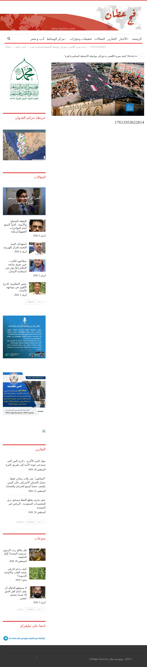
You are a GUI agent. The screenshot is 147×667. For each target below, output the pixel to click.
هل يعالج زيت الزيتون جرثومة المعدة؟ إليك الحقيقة (15, 553)
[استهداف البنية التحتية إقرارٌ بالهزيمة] (37, 248)
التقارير (112, 38)
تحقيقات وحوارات (81, 38)
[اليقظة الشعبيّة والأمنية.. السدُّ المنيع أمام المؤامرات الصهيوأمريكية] (37, 226)
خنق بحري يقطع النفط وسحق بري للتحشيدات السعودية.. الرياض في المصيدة (26, 503)
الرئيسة (137, 38)
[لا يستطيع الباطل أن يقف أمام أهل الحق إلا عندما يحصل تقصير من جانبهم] (37, 592)
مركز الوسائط (56, 38)
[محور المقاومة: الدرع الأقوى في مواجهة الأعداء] (37, 288)
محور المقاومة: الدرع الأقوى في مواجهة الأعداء (15, 287)
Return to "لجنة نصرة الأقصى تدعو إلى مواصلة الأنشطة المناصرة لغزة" (101, 56)
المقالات (99, 38)
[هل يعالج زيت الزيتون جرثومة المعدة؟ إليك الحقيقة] (37, 555)
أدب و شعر (37, 38)
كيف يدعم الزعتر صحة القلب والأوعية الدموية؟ (15, 572)
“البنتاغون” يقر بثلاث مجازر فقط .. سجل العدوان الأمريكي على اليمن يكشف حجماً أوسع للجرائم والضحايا (26, 482)
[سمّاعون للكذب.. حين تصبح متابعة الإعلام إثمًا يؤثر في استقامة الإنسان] (37, 265)
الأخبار (123, 38)
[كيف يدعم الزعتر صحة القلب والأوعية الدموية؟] (37, 573)
